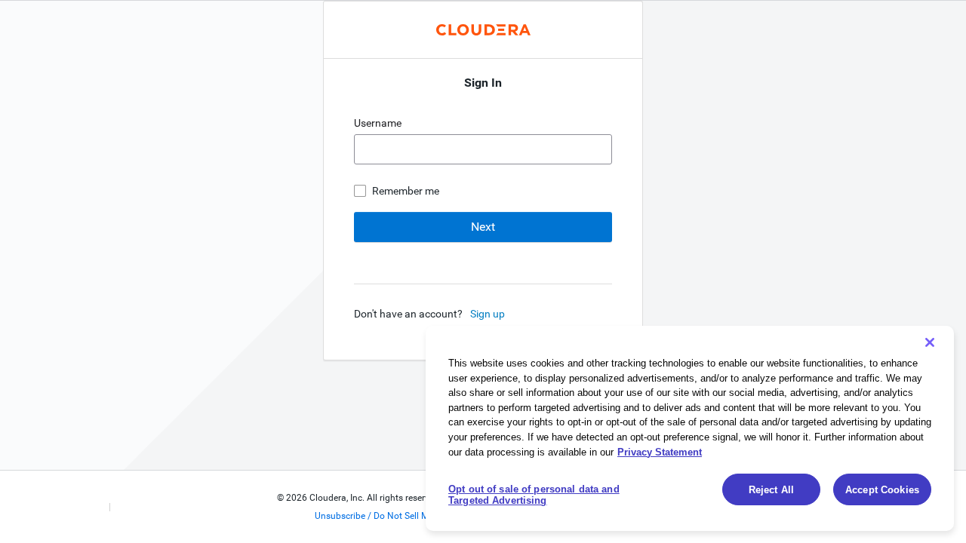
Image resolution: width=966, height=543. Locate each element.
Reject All (771, 489)
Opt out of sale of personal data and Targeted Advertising (534, 495)
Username (379, 123)
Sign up (487, 314)
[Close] (929, 342)
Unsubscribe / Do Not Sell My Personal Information (418, 516)
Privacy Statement (659, 451)
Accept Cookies (882, 489)
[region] (690, 428)
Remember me (405, 191)
